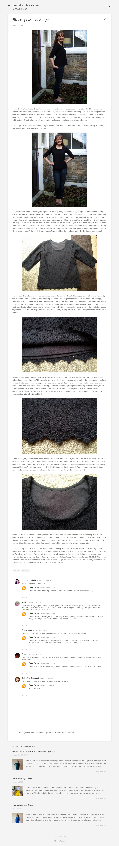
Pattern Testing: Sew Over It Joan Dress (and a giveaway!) (33, 752)
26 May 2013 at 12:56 (47, 663)
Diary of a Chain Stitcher (26, 5)
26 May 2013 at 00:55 (40, 630)
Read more (101, 771)
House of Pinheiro (29, 580)
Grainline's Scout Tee (46, 109)
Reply (24, 597)
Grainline (25, 571)
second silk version (81, 114)
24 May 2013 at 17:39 (47, 587)
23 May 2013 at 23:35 (34, 602)
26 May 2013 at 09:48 (34, 654)
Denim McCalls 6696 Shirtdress (23, 805)
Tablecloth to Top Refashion (22, 779)
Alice (24, 654)
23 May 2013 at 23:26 (44, 580)
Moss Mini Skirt (21, 562)
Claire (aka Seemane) (30, 678)
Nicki (24, 602)
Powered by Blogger (59, 836)
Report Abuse (59, 841)
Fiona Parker (34, 587)
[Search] (109, 6)
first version (59, 112)
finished (16, 571)
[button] (105, 19)
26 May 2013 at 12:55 (47, 637)
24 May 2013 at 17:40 (47, 613)
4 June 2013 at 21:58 (47, 678)
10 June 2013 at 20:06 (47, 685)
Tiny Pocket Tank (72, 560)
